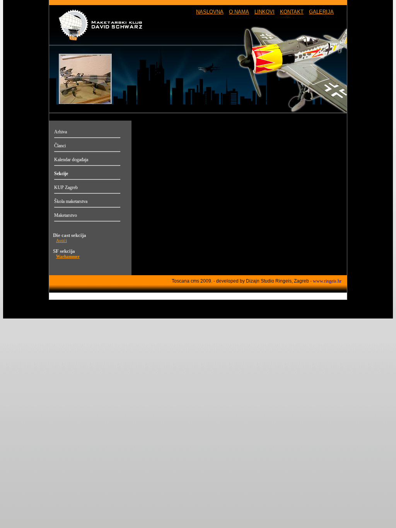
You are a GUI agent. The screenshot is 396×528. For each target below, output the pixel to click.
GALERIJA (321, 12)
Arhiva (60, 132)
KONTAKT (292, 12)
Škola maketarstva (70, 201)
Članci (60, 145)
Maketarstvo (65, 215)
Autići (61, 240)
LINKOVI (264, 12)
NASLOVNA (210, 12)
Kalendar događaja (71, 159)
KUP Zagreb (66, 187)
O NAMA (239, 12)
